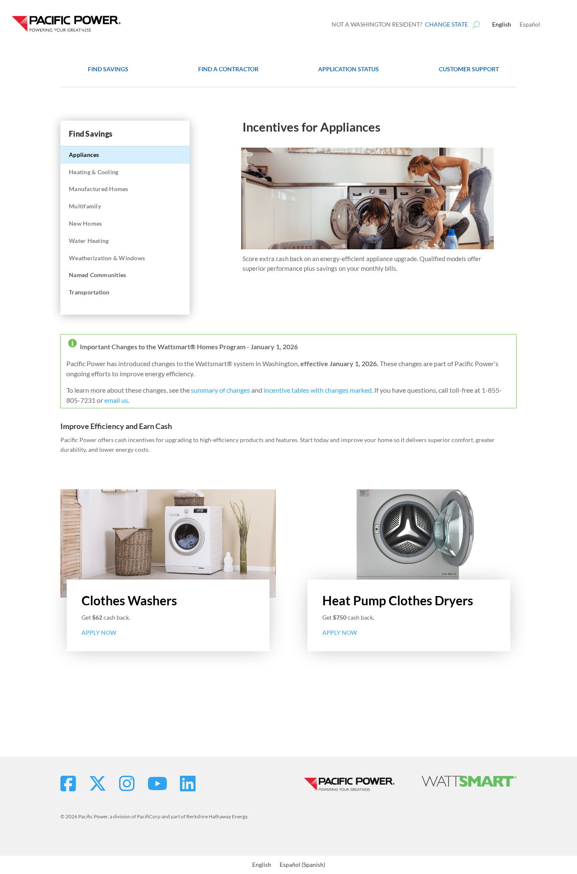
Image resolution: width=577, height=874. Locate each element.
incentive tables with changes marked (318, 390)
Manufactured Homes (98, 188)
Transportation (89, 292)
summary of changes (220, 390)
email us (116, 400)
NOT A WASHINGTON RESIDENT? (400, 24)
